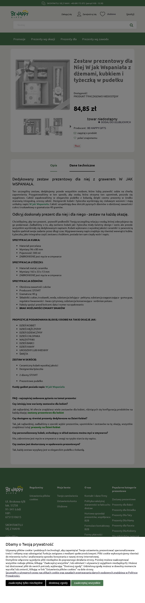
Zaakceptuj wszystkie (87, 582)
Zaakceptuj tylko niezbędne (25, 582)
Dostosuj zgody (58, 582)
